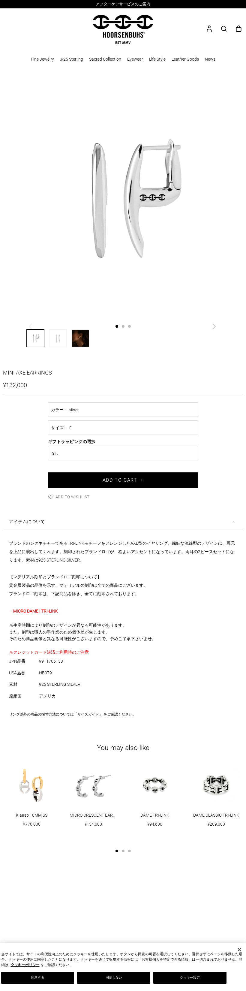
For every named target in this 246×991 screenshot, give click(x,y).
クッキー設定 (190, 977)
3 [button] (129, 326)
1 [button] (117, 326)
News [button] (210, 59)
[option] (123, 4)
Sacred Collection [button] (105, 59)
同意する (37, 977)
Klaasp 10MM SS (31, 815)
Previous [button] (31, 328)
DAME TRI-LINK (154, 815)
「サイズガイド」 (88, 714)
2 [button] (123, 326)
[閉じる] (239, 949)
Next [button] (215, 328)
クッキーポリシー (25, 965)
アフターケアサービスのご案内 (123, 4)
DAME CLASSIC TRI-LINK (216, 815)
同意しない (114, 977)
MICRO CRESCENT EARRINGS (96, 815)
